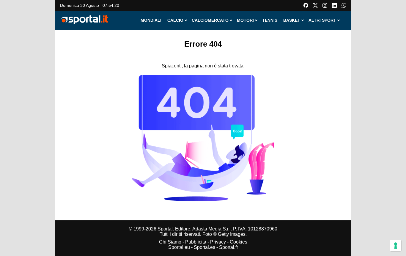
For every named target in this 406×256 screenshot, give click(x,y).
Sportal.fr (228, 247)
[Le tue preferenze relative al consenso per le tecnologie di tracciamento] (395, 245)
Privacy (218, 241)
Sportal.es (204, 247)
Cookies (238, 241)
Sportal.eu (179, 247)
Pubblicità (195, 241)
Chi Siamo (170, 241)
